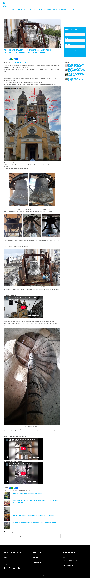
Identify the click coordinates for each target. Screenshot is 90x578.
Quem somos (6, 555)
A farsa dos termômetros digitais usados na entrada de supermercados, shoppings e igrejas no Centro (77, 79)
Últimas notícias (36, 555)
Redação (13, 55)
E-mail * (67, 38)
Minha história (66, 557)
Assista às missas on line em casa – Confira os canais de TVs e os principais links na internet (76, 65)
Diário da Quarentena (66, 562)
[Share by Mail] (55, 536)
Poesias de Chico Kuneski (67, 565)
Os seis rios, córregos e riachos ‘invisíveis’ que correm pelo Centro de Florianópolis (76, 74)
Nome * (67, 32)
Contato (5, 557)
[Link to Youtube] (6, 6)
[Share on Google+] (32, 536)
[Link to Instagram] (4, 3)
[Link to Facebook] (6, 3)
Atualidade (35, 557)
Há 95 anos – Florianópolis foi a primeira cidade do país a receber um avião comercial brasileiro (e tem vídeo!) (77, 70)
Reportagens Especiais (38, 560)
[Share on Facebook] (9, 536)
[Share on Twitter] (20, 536)
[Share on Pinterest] (43, 536)
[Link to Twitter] (4, 6)
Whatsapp (67, 44)
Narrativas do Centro (38, 565)
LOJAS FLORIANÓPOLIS (21, 62)
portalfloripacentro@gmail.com (11, 565)
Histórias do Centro (37, 562)
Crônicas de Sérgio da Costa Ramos (69, 560)
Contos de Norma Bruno (67, 555)
